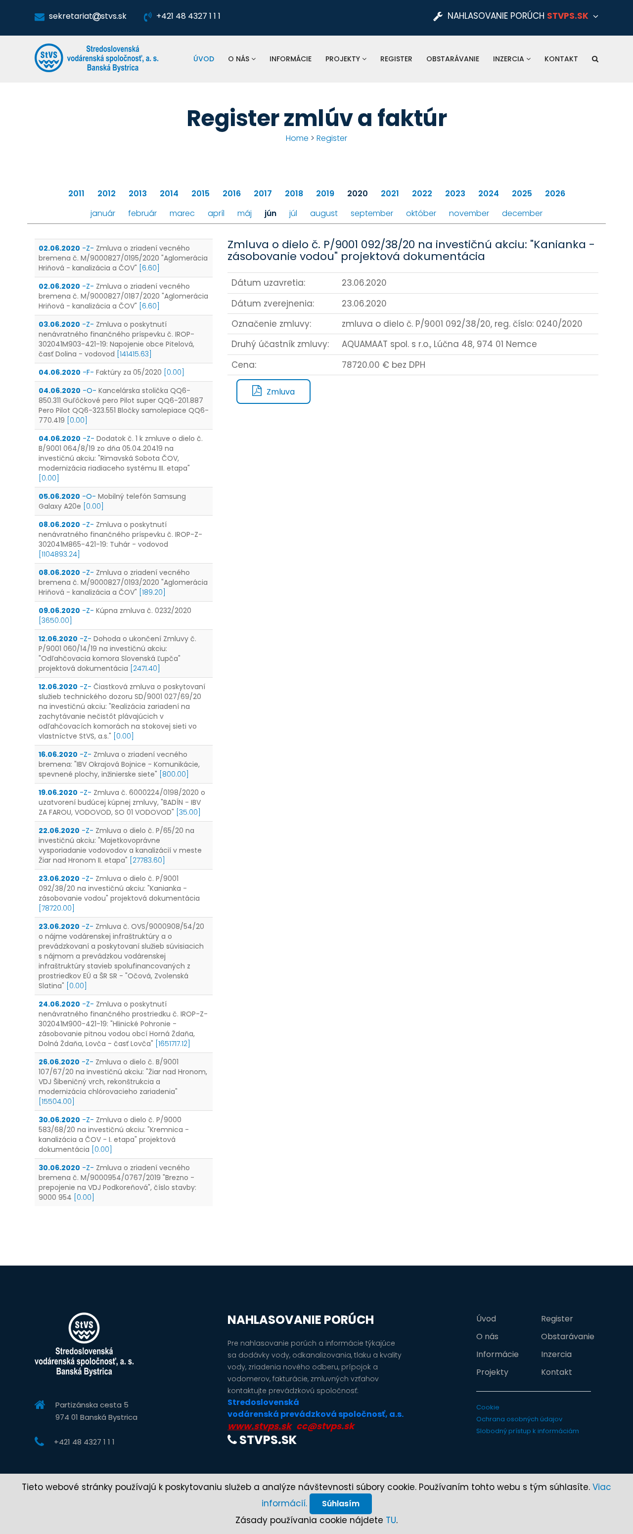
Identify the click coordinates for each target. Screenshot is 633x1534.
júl (293, 213)
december (522, 213)
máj (244, 213)
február (142, 213)
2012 (106, 193)
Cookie (487, 1407)
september (372, 213)
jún (270, 213)
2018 (294, 193)
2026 (555, 193)
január (102, 213)
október (421, 213)
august (324, 213)
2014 (169, 193)
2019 (325, 193)
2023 (455, 193)
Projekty (343, 59)
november (469, 213)
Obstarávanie (452, 59)
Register (396, 59)
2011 (76, 193)
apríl (216, 213)
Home (297, 138)
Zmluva (281, 391)
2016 (232, 193)
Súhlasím (341, 1503)
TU (391, 1520)
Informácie (291, 59)
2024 (488, 193)
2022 (422, 193)
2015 (200, 193)
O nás (239, 59)
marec (182, 213)
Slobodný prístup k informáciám (527, 1431)
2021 (390, 193)
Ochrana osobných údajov (519, 1419)
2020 (357, 193)
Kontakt (561, 59)
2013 (138, 193)
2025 (522, 193)
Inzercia (509, 59)
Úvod (203, 59)
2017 (263, 193)
